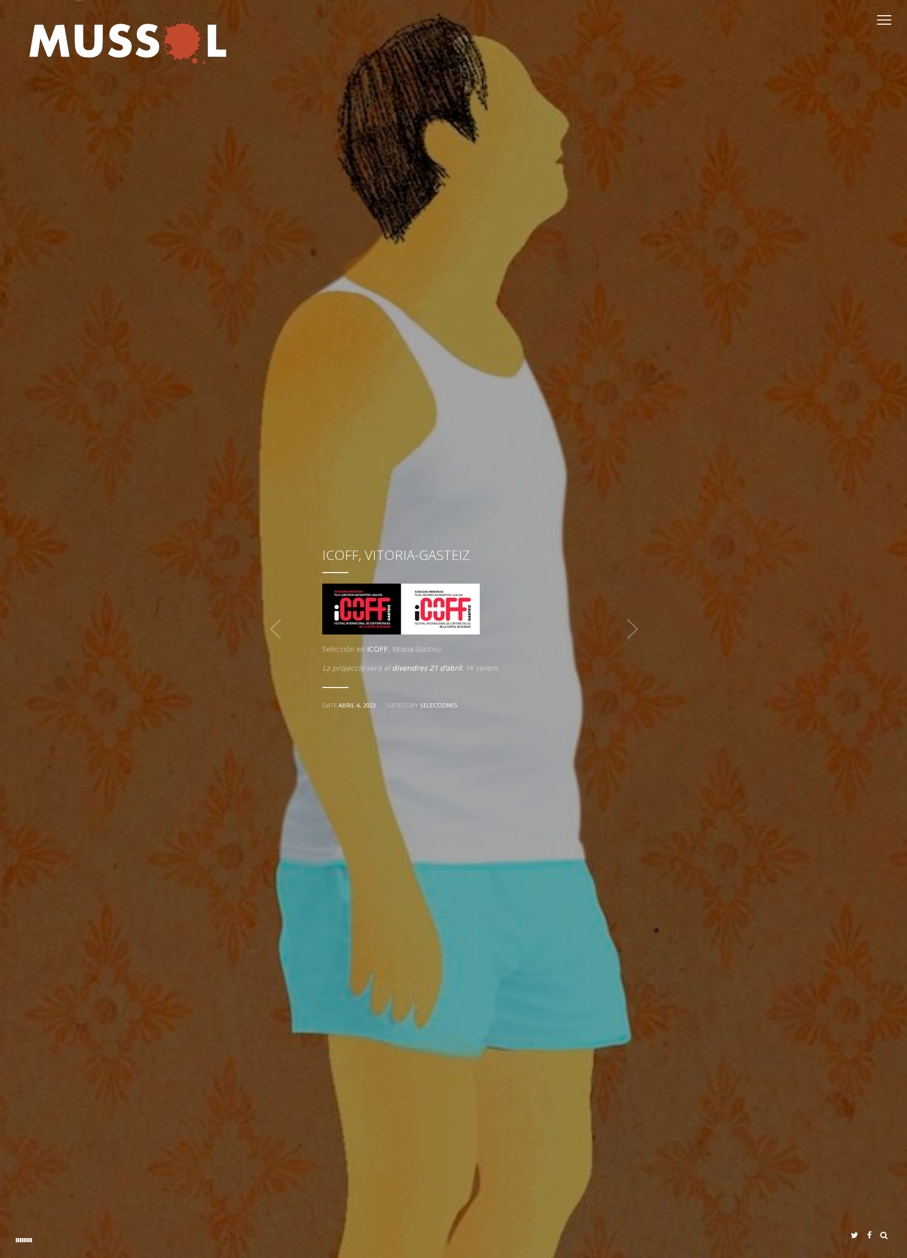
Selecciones (439, 705)
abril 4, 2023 (357, 705)
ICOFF (377, 649)
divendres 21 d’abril (427, 668)
